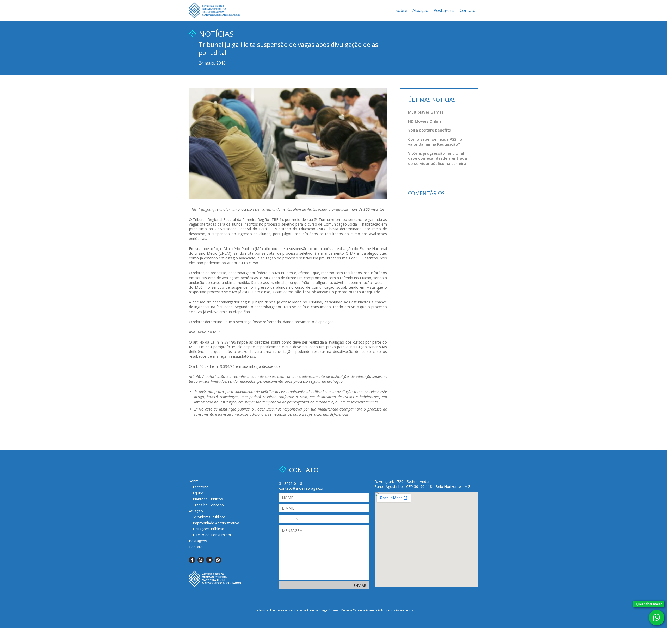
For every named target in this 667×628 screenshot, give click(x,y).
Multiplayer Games (426, 112)
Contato (467, 10)
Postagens (444, 10)
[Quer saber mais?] (656, 617)
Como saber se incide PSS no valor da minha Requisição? (435, 141)
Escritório (201, 486)
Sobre (401, 10)
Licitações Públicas (209, 528)
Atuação (420, 10)
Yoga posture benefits (429, 130)
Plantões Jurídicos (208, 498)
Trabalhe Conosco (208, 504)
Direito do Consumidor (212, 534)
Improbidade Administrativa (216, 522)
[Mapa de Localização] (426, 539)
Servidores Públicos (209, 516)
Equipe (198, 492)
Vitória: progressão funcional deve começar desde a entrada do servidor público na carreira (437, 158)
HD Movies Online (425, 121)
